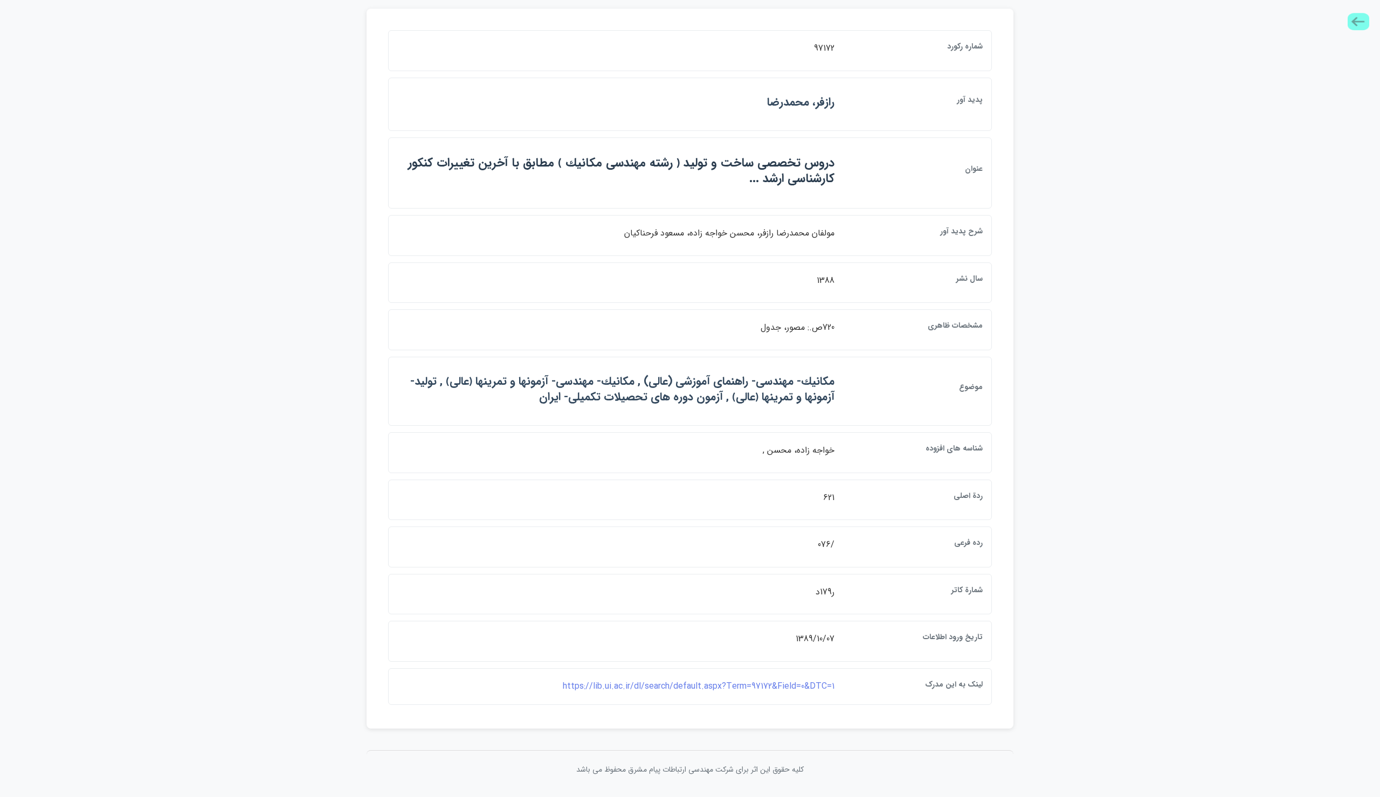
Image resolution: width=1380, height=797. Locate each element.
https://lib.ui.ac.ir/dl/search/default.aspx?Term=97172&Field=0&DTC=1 (698, 686)
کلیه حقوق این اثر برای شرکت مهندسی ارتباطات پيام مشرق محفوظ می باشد (690, 769)
